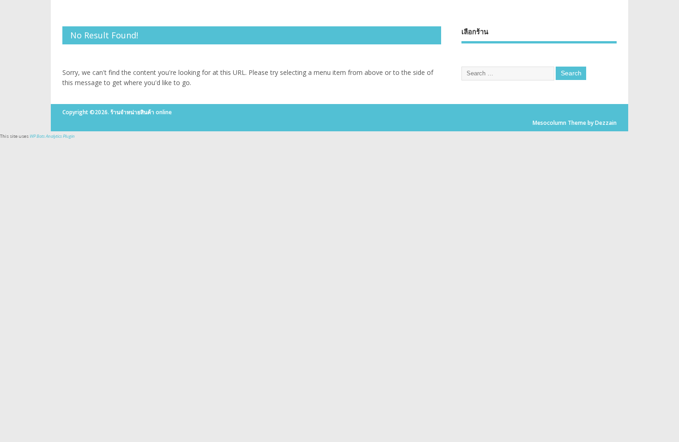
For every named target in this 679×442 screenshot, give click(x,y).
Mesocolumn (549, 123)
